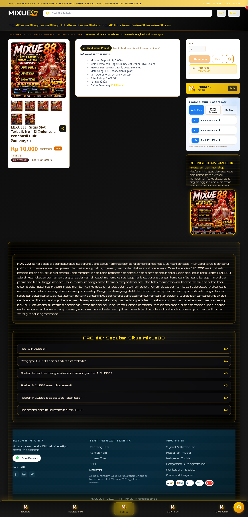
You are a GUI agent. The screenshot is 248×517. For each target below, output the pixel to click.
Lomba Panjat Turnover (213, 110)
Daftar (226, 3)
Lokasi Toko (98, 458)
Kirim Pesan (29, 458)
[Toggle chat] (238, 507)
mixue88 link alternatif (117, 25)
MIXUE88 (62, 34)
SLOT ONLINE (33, 34)
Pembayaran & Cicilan (181, 469)
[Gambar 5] (17, 119)
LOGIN (207, 3)
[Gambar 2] (30, 106)
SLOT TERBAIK (16, 34)
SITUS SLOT (48, 34)
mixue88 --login (90, 25)
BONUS (26, 511)
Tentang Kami (99, 447)
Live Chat (222, 511)
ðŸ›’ (221, 13)
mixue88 (14, 25)
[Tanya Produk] (230, 59)
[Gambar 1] (17, 106)
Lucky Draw (196, 110)
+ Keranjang (199, 59)
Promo (217, 3)
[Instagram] (24, 474)
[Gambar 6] (30, 119)
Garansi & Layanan (180, 475)
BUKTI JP (173, 511)
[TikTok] (32, 474)
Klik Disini (117, 85)
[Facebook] (16, 474)
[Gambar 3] (43, 106)
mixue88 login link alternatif (60, 25)
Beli (217, 59)
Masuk (236, 3)
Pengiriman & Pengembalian (186, 463)
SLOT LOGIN (76, 34)
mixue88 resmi (161, 25)
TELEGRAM (75, 511)
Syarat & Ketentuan (180, 447)
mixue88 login (30, 25)
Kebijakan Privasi (178, 452)
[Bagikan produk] (62, 128)
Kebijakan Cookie (178, 458)
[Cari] (48, 13)
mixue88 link (142, 25)
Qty (191, 43)
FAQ (93, 463)
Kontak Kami (98, 452)
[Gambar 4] (56, 106)
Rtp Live (229, 110)
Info (232, 88)
